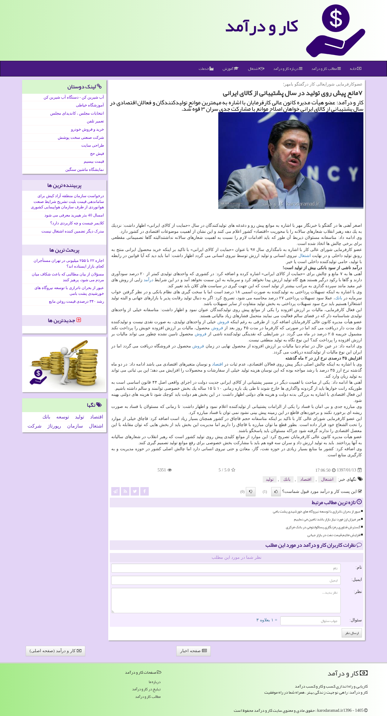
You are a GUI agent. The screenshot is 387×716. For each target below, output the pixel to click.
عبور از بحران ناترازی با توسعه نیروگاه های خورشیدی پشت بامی (316, 511)
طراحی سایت (92, 145)
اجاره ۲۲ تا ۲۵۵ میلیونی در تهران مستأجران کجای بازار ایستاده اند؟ (69, 263)
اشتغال (253, 69)
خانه (353, 69)
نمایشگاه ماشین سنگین (84, 169)
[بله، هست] (276, 491)
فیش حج (97, 153)
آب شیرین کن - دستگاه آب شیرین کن (74, 97)
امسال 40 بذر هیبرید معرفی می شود (74, 215)
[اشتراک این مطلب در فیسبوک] (144, 491)
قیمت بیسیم (94, 161)
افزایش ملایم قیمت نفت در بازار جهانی (333, 535)
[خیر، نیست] (250, 491)
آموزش (228, 69)
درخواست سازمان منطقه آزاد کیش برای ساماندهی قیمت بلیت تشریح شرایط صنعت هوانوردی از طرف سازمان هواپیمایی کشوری (67, 201)
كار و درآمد (261, 26)
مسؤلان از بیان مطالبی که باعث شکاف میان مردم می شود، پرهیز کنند (68, 277)
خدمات (204, 69)
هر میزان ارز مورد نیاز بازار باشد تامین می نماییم (327, 519)
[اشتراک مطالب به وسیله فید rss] (125, 491)
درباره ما (155, 682)
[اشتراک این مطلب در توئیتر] (135, 491)
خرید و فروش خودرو (87, 129)
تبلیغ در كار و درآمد (146, 689)
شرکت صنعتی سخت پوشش (81, 137)
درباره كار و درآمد (286, 69)
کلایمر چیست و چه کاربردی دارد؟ (77, 223)
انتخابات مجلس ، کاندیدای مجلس (77, 113)
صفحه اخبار (191, 651)
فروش (223, 322)
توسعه (62, 416)
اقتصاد (217, 364)
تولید (270, 479)
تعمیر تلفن (95, 121)
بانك (338, 298)
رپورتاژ (54, 425)
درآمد (148, 280)
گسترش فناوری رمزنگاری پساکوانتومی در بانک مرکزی (323, 527)
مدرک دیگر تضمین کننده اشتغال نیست (72, 231)
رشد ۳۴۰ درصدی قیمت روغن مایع (76, 301)
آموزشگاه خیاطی (90, 105)
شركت (34, 425)
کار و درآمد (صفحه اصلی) (53, 651)
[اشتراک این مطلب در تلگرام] (115, 491)
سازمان (75, 425)
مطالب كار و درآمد (324, 69)
